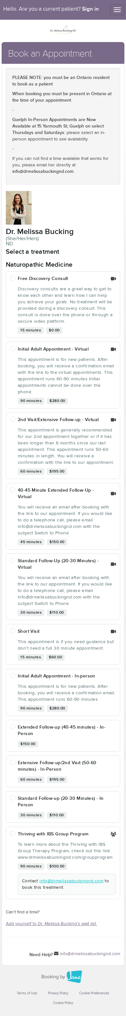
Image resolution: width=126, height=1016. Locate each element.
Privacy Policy (58, 993)
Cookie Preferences (94, 993)
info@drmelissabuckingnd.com (71, 881)
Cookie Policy (63, 1003)
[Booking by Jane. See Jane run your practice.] (63, 976)
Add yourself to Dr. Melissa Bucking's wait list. (51, 923)
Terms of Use (27, 993)
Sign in (90, 9)
